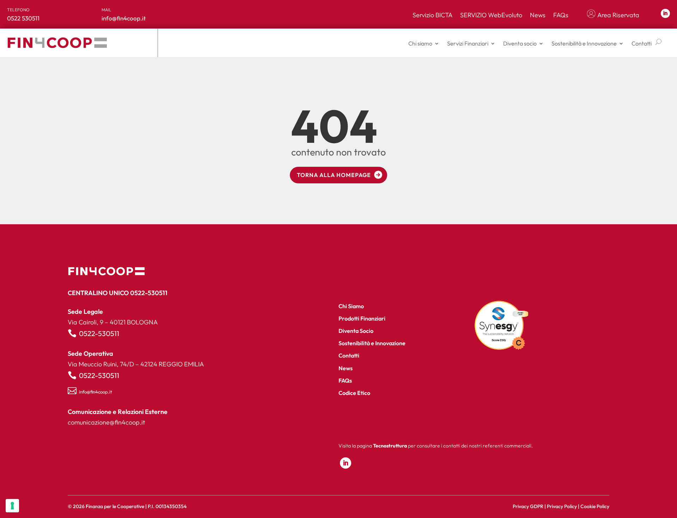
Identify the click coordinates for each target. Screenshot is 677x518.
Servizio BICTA (432, 15)
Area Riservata (618, 15)
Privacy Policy (562, 506)
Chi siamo (420, 43)
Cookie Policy (594, 506)
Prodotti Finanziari (361, 318)
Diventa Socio (355, 330)
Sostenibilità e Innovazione (584, 43)
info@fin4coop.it (95, 392)
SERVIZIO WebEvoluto (491, 15)
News (537, 15)
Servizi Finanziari (467, 43)
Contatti (642, 43)
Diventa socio (520, 43)
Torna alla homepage (334, 174)
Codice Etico (354, 392)
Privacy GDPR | (530, 506)
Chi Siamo (351, 306)
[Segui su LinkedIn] (665, 13)
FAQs (560, 15)
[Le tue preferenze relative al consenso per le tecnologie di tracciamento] (12, 505)
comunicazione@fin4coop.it (106, 422)
